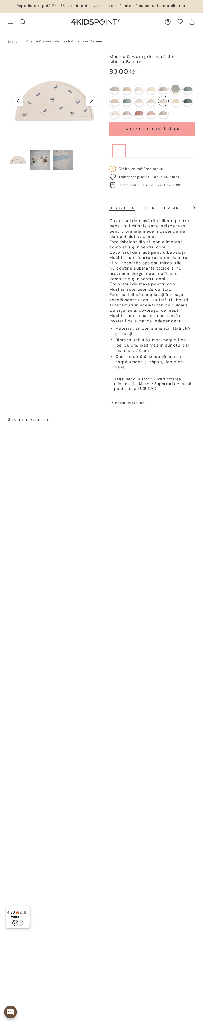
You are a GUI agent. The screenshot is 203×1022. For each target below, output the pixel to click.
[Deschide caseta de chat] (10, 1012)
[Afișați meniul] (10, 22)
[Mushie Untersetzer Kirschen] (163, 89)
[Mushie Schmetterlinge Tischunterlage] (114, 101)
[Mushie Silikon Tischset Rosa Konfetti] (139, 113)
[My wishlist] (180, 22)
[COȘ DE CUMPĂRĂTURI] (192, 22)
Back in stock (139, 379)
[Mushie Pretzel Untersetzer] (151, 89)
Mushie (146, 383)
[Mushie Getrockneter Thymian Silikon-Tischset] (187, 101)
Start (12, 42)
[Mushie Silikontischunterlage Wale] (163, 101)
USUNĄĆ (148, 388)
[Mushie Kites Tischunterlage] (139, 89)
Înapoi (18, 100)
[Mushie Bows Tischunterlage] (175, 89)
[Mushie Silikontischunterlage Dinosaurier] (163, 113)
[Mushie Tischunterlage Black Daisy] (175, 101)
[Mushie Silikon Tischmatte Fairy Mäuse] (114, 113)
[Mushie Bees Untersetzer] (127, 89)
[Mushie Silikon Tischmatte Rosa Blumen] (139, 101)
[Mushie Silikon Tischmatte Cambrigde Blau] (127, 101)
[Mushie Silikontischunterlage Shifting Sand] (114, 89)
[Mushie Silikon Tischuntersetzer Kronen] (151, 101)
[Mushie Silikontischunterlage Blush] (151, 113)
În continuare (91, 100)
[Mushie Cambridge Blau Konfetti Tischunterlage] (187, 89)
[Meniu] (27, 909)
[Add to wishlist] (119, 150)
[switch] (17, 923)
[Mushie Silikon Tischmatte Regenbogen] (127, 113)
